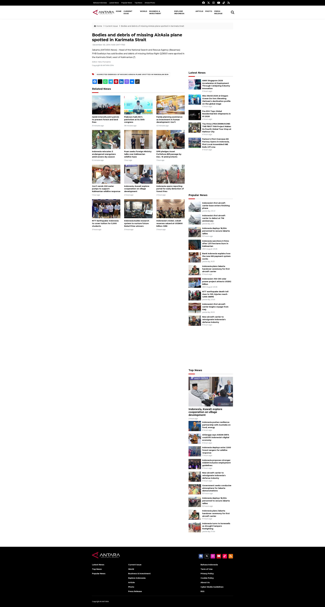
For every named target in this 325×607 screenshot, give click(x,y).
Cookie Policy (207, 578)
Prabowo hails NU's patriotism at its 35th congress (134, 119)
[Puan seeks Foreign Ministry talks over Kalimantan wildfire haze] (138, 139)
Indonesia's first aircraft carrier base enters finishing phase (216, 205)
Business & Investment (155, 12)
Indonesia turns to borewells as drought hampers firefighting (216, 526)
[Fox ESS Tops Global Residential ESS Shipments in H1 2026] (195, 115)
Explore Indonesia (179, 12)
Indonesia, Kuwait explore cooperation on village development (136, 189)
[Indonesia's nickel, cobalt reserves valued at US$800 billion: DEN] (170, 208)
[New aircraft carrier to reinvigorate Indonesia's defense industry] (195, 320)
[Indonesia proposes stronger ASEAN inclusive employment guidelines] (195, 464)
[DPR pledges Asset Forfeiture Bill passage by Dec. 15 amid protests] (170, 139)
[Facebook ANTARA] (203, 3)
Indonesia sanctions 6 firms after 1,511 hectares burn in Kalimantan (215, 243)
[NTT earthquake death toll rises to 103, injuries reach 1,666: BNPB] (195, 295)
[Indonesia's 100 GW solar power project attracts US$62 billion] (195, 282)
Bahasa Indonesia (100, 3)
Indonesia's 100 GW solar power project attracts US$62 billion (216, 281)
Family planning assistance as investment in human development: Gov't (169, 119)
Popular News (126, 3)
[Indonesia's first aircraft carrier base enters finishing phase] (195, 206)
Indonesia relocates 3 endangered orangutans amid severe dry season (104, 154)
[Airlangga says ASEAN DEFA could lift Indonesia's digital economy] (195, 438)
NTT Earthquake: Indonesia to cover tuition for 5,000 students (105, 223)
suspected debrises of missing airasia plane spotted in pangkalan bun (132, 74)
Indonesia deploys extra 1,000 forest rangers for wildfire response (216, 450)
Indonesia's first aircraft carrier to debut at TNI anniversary (213, 218)
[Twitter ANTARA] (208, 3)
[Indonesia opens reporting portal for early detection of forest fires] (170, 174)
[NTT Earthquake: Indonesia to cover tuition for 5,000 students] (106, 208)
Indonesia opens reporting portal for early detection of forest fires (170, 189)
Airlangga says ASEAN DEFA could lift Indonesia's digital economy (215, 437)
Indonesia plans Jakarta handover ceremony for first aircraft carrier (216, 269)
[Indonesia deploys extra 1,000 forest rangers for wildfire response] (195, 451)
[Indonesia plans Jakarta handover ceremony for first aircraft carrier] (195, 270)
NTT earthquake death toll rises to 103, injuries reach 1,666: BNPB (215, 294)
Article (199, 11)
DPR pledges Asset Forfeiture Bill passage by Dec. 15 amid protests (168, 154)
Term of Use (207, 569)
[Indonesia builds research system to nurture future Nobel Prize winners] (138, 208)
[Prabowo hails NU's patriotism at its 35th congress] (138, 105)
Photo (208, 11)
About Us (205, 582)
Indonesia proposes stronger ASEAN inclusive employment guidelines (216, 463)
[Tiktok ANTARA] (224, 3)
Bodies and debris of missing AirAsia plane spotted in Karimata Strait (152, 26)
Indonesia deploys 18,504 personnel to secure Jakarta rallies (216, 231)
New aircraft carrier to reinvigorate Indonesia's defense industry (214, 319)
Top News (138, 3)
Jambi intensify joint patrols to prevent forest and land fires (105, 119)
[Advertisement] (211, 50)
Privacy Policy (207, 573)
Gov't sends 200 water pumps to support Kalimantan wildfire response (106, 189)
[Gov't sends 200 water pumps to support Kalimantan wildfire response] (106, 174)
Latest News (114, 3)
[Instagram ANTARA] (213, 3)
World (143, 11)
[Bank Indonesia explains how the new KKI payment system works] (195, 257)
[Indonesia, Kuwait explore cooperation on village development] (138, 174)
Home (118, 11)
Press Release (218, 12)
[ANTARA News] (103, 12)
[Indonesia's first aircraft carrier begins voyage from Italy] (195, 308)
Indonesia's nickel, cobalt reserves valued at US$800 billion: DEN (169, 223)
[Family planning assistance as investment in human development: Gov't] (170, 105)
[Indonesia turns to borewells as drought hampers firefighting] (195, 527)
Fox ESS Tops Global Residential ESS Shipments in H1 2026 (216, 114)
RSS (202, 591)
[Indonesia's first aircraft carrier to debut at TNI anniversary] (195, 219)
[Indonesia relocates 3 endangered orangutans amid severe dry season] (106, 139)
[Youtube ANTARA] (218, 3)
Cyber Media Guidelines (212, 587)
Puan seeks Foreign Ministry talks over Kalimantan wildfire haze (137, 154)
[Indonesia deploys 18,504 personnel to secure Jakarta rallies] (195, 232)
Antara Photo (150, 3)
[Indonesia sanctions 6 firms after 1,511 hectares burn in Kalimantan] (195, 244)
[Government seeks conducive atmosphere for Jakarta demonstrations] (195, 489)
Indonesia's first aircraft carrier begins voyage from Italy (215, 307)
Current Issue (128, 12)
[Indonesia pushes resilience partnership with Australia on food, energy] (195, 426)
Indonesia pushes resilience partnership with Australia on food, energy (216, 425)
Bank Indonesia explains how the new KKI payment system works (216, 256)
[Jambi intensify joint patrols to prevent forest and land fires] (106, 105)
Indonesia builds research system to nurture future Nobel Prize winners (136, 223)
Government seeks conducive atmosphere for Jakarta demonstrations (216, 488)
